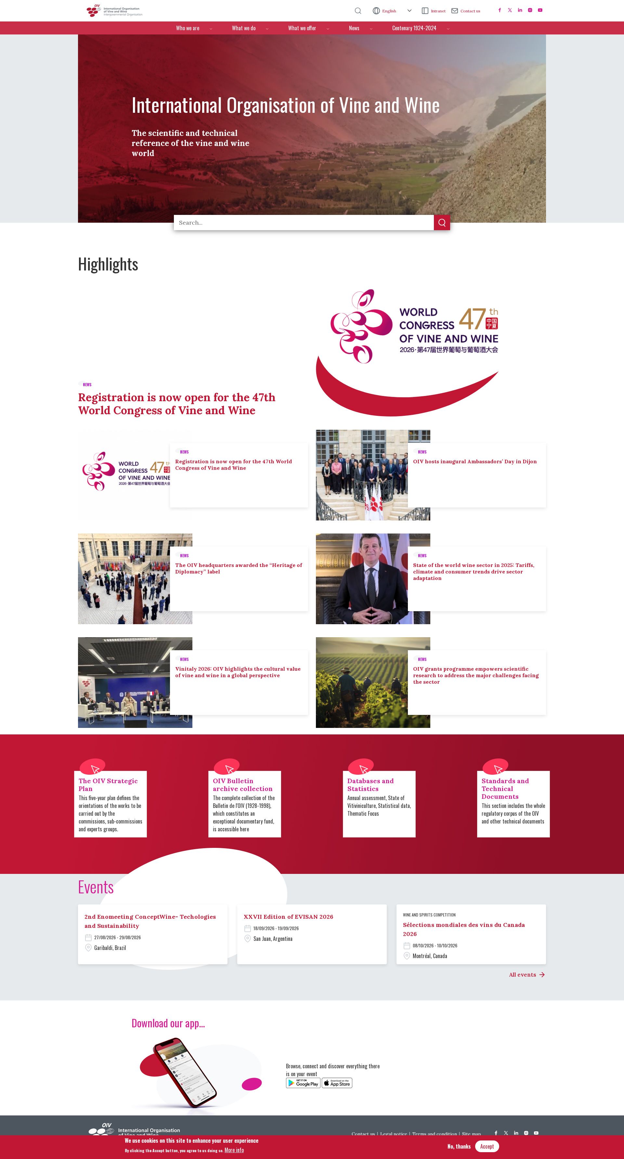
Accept (487, 1146)
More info (234, 1149)
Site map (471, 1134)
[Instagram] (530, 10)
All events (522, 974)
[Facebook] (499, 10)
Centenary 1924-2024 (414, 28)
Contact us (470, 10)
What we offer (302, 28)
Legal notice (393, 1134)
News (354, 28)
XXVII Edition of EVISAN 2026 (288, 916)
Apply (442, 223)
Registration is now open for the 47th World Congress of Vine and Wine (177, 403)
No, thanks (459, 1146)
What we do (243, 28)
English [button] (389, 10)
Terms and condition (434, 1134)
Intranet (438, 10)
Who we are (187, 28)
